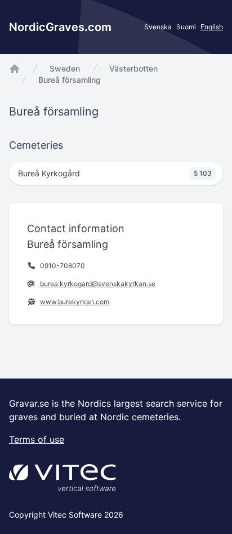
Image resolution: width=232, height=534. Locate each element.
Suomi (186, 27)
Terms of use (36, 439)
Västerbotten (133, 68)
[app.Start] (14, 68)
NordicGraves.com (60, 27)
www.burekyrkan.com (74, 301)
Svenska (158, 27)
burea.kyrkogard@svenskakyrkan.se (97, 283)
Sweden (65, 68)
